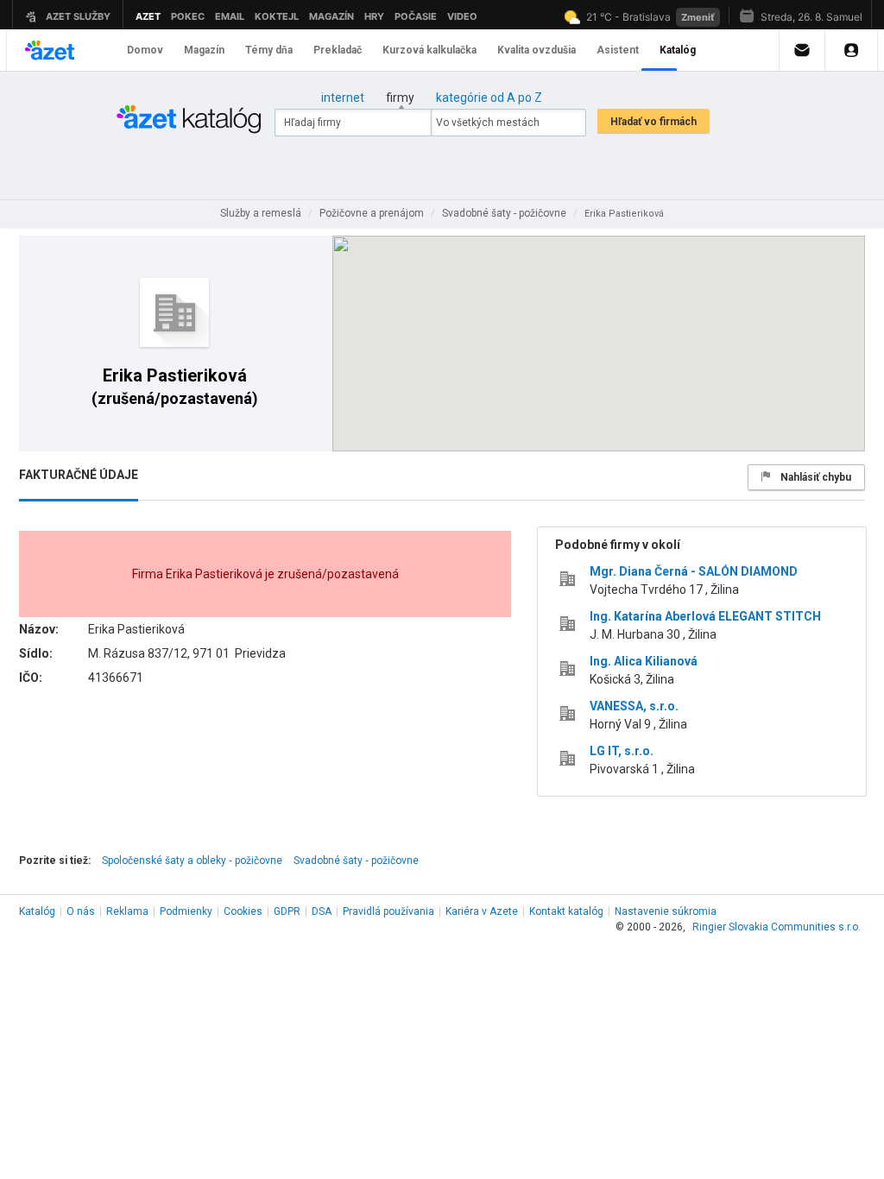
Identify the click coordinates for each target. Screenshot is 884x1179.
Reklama (127, 911)
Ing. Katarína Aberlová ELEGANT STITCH (705, 616)
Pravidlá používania (388, 911)
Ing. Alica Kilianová (644, 661)
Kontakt (566, 911)
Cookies (243, 911)
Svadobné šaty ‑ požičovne (356, 860)
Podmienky (186, 911)
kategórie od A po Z (489, 97)
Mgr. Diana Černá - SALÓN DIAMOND (694, 571)
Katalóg (37, 911)
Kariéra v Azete (481, 911)
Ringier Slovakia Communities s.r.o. (776, 927)
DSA (322, 911)
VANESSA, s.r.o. (634, 706)
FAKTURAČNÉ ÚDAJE (78, 475)
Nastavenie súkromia (666, 911)
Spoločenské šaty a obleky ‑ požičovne (192, 860)
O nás (80, 911)
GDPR (287, 911)
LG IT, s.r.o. (622, 751)
